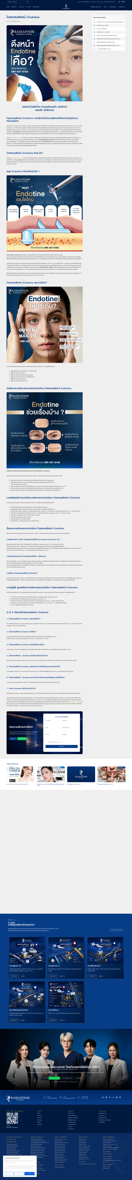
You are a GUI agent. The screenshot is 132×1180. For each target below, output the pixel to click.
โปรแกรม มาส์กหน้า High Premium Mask (87, 1164)
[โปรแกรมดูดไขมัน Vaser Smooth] (81, 774)
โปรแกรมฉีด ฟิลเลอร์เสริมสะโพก (13, 1151)
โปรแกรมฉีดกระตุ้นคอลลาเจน (37, 1165)
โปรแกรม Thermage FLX (60, 1151)
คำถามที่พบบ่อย (72, 1124)
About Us (21, 7)
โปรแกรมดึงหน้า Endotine (36, 1146)
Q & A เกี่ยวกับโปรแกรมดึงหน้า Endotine (104, 49)
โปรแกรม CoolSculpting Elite (109, 1141)
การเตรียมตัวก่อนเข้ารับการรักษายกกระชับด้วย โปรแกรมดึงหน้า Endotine (108, 39)
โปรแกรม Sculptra (83, 1142)
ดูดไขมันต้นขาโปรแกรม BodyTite (37, 1152)
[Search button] (27, 2)
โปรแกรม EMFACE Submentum (61, 1142)
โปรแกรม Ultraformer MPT (60, 1161)
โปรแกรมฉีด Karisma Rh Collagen (38, 1170)
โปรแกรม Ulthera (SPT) (60, 1146)
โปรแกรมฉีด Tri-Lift (11, 1139)
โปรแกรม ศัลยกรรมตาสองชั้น (36, 1139)
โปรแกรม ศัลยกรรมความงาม (37, 1137)
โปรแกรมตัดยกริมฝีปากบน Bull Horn (105, 784)
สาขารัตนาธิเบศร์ (103, 1118)
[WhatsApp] (120, 1097)
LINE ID (47, 734)
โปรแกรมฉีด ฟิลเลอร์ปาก (11, 1147)
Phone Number (65, 727)
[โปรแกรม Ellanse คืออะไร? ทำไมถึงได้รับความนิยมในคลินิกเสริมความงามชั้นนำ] (51, 774)
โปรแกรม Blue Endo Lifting (61, 1139)
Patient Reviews (72, 1116)
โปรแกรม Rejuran (82, 1144)
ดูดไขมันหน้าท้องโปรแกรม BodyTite (38, 1151)
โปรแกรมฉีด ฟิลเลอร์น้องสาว (12, 1152)
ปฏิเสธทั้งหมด (19, 1173)
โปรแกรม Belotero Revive (84, 1149)
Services (13, 7)
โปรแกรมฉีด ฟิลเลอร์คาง (11, 1149)
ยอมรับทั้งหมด (29, 1173)
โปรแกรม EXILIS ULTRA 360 (61, 1159)
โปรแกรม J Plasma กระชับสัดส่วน (110, 1149)
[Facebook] (102, 1097)
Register (61, 746)
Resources (113, 7)
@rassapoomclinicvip (69, 1098)
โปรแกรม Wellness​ (59, 1165)
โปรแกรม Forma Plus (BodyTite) (110, 1144)
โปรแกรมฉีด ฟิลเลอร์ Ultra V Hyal (14, 1154)
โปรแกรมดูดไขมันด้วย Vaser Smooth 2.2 (39, 1156)
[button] (108, 17)
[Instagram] (106, 1097)
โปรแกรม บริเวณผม (107, 1156)
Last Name (64, 720)
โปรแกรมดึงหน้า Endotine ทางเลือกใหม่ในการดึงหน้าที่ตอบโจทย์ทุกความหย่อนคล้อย (110, 22)
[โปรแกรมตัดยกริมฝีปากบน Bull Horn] (111, 774)
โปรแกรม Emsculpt (107, 1142)
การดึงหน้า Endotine (17, 158)
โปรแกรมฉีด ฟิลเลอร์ (11, 1142)
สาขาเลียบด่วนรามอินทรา (105, 1120)
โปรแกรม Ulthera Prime (60, 1149)
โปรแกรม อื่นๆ (82, 1161)
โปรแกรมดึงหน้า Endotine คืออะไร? (103, 25)
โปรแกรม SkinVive (83, 1139)
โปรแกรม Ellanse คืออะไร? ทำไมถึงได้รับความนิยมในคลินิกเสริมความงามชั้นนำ (51, 785)
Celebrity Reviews (73, 1118)
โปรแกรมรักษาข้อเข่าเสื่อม (60, 1167)
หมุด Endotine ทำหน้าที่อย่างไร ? (102, 28)
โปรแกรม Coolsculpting (108, 1139)
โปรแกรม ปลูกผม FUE (107, 1158)
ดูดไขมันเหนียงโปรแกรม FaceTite (37, 1149)
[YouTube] (116, 1097)
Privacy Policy (62, 742)
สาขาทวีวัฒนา (102, 1122)
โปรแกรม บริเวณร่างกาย (108, 1137)
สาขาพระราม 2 (102, 1116)
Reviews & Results (96, 7)
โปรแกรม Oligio (106, 1168)
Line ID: (9, 1126)
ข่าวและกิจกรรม (72, 1122)
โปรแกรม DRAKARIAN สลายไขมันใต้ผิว (111, 1147)
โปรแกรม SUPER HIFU (59, 1157)
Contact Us (122, 7)
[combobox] (16, 2)
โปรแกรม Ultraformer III (60, 1152)
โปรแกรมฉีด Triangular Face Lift (14, 1137)
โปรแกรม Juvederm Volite (84, 1146)
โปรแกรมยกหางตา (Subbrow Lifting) (38, 1141)
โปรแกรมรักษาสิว (107, 1151)
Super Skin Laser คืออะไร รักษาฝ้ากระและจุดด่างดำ (17, 784)
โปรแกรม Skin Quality (83, 1151)
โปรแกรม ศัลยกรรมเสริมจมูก (36, 1144)
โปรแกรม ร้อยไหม (106, 1167)
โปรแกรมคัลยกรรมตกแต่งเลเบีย (37, 1157)
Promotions (36, 7)
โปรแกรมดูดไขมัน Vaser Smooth (74, 784)
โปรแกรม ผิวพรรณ (83, 1137)
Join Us (70, 1127)
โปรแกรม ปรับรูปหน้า (107, 1164)
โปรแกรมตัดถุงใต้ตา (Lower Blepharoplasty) (40, 1142)
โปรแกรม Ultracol (82, 1154)
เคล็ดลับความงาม (72, 1120)
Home (8, 7)
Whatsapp (64, 734)
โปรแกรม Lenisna (82, 1156)
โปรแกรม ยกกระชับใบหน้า (61, 1137)
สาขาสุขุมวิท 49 (102, 1113)
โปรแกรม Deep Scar (107, 1154)
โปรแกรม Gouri (82, 1141)
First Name (48, 720)
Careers (39, 1124)
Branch (39, 1122)
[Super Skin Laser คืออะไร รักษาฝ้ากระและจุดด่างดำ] (21, 774)
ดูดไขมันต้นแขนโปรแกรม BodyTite (37, 1154)
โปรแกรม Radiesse (83, 1152)
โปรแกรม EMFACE (59, 1141)
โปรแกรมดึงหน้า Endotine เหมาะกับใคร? (103, 32)
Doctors (28, 7)
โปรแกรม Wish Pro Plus (84, 1159)
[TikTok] (113, 1097)
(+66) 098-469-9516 (52, 1098)
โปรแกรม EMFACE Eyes (60, 1144)
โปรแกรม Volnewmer (59, 1162)
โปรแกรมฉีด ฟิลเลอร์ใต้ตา (12, 1144)
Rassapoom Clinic (16, 138)
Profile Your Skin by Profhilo (37, 1168)
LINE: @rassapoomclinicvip (109, 1)
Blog (105, 7)
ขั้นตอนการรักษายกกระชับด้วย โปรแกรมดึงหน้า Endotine (106, 42)
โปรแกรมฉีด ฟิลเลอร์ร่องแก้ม (12, 1146)
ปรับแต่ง (9, 1173)
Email (47, 727)
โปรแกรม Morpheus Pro (60, 1156)
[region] (20, 1166)
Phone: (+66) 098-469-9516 (83, 1)
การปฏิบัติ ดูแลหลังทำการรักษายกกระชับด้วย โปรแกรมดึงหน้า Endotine (108, 45)
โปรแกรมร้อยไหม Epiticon (60, 1147)
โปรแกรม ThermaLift (59, 1154)
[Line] (109, 1097)
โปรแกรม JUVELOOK (83, 1157)
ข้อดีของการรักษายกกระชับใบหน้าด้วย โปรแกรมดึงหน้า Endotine (107, 35)
